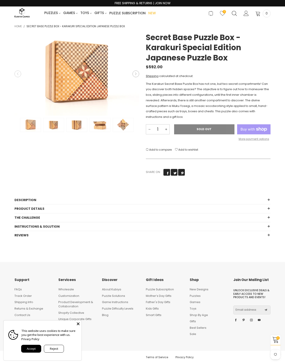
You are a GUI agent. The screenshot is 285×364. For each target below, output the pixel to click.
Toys (85, 13)
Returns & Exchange (28, 308)
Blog (105, 315)
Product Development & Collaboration (75, 304)
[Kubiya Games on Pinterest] (243, 320)
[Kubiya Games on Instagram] (251, 320)
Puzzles (51, 13)
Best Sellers (198, 328)
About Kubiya (111, 289)
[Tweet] (174, 172)
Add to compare (160, 150)
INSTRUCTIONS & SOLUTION (37, 226)
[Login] (246, 13)
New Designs (199, 289)
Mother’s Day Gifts (158, 296)
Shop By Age (199, 315)
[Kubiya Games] (22, 12)
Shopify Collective (71, 313)
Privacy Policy (184, 357)
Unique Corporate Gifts (75, 319)
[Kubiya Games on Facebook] (235, 320)
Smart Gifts (153, 315)
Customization (68, 296)
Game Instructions (115, 302)
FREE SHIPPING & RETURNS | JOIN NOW (143, 3)
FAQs (18, 289)
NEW (152, 13)
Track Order (23, 296)
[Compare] (211, 13)
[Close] (78, 324)
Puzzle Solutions (113, 296)
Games (69, 13)
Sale (193, 334)
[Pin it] (181, 172)
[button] (17, 74)
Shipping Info (23, 302)
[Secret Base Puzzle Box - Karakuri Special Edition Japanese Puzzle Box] (76, 74)
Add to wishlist (188, 150)
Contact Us (22, 315)
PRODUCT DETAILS (29, 208)
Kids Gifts (152, 308)
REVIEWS (21, 235)
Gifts (99, 13)
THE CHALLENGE (27, 217)
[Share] (166, 172)
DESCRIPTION (25, 200)
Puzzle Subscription (127, 13)
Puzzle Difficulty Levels (117, 308)
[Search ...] (234, 13)
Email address (246, 310)
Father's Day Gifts (158, 302)
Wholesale (66, 289)
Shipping (152, 76)
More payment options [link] (254, 139)
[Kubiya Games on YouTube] (259, 320)
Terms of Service (157, 357)
